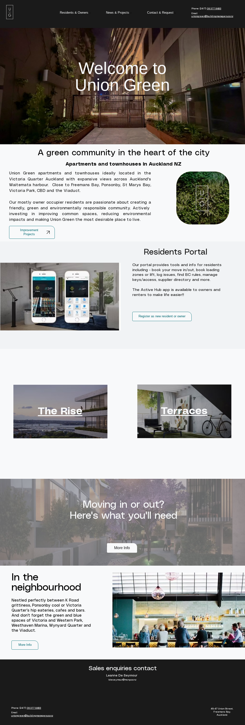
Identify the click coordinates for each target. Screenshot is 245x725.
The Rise (60, 411)
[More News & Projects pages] (131, 13)
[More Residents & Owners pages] (90, 13)
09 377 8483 (214, 9)
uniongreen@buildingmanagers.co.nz (212, 16)
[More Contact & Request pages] (175, 13)
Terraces (184, 411)
